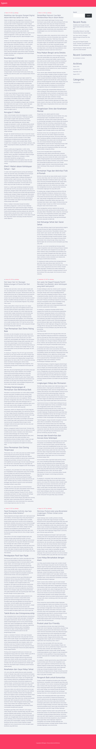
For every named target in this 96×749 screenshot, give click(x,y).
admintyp (16, 12)
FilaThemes (57, 743)
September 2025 (77, 71)
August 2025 (76, 74)
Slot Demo (22, 503)
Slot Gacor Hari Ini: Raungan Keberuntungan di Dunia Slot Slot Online (17, 284)
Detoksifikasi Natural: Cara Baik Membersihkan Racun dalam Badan (50, 16)
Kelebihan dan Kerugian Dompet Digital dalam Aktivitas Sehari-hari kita (19, 16)
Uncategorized (76, 82)
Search (75, 12)
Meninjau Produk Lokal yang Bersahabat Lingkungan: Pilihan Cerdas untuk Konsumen (52, 513)
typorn (4, 3)
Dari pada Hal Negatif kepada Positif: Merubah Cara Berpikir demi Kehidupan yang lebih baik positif (52, 284)
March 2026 (76, 66)
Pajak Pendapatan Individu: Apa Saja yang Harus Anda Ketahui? (18, 512)
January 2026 (76, 69)
